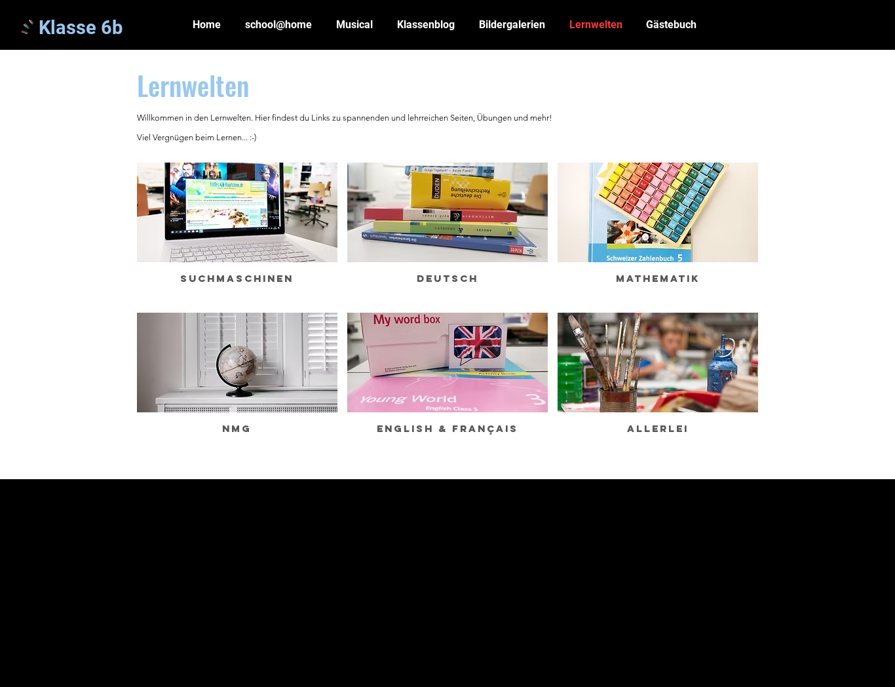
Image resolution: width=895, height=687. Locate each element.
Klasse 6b (81, 27)
